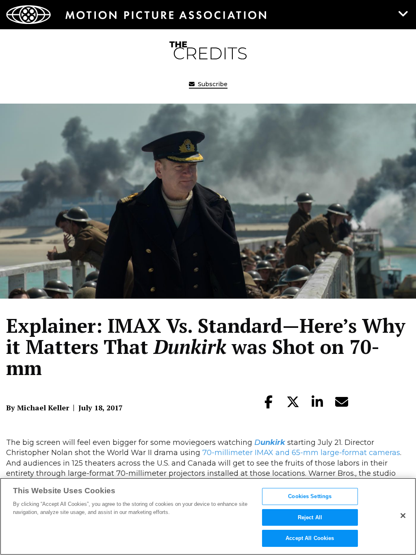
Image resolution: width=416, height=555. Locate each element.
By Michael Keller (37, 407)
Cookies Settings (310, 496)
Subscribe (212, 84)
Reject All (310, 517)
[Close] (403, 516)
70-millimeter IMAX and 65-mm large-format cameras (301, 452)
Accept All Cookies (310, 538)
